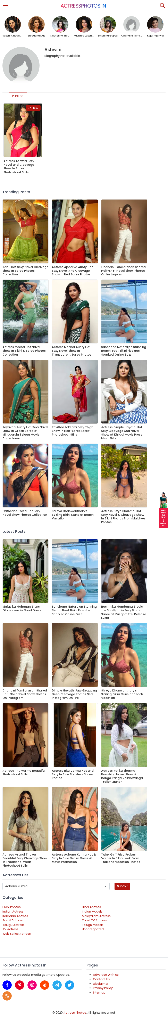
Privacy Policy (103, 988)
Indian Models (92, 911)
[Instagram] (32, 985)
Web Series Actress (16, 934)
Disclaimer (100, 984)
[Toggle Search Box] (162, 5)
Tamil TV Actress (94, 920)
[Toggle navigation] (5, 5)
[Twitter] (69, 985)
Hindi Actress (91, 907)
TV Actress (10, 929)
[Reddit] (44, 985)
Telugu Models (92, 925)
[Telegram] (57, 985)
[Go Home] (83, 5)
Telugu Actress (13, 925)
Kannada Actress (15, 916)
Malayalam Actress (96, 916)
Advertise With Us (106, 975)
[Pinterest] (19, 985)
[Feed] (7, 996)
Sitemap (99, 992)
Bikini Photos (11, 907)
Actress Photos (75, 1013)
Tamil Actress (12, 920)
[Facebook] (7, 985)
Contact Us (101, 979)
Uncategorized (93, 929)
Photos (17, 96)
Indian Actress (13, 911)
